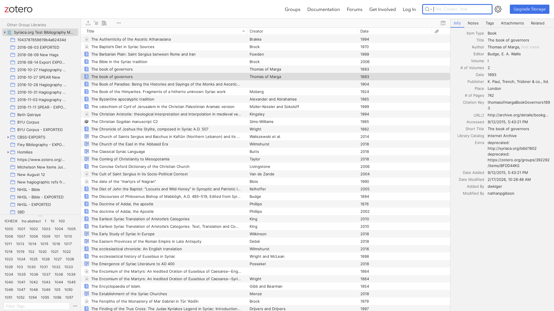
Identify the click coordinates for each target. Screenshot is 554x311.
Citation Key (473, 102)
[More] (118, 23)
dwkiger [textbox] (495, 186)
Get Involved (382, 9)
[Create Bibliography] (104, 23)
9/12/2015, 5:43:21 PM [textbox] (508, 122)
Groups (292, 9)
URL (477, 115)
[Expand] (8, 137)
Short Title (474, 128)
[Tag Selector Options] (75, 306)
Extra (479, 142)
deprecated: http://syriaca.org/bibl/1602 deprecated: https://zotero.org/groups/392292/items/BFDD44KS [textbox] (519, 154)
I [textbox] (488, 60)
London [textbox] (494, 88)
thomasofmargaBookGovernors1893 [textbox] (519, 105)
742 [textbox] (491, 95)
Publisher (475, 81)
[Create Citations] (96, 23)
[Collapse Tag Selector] (40, 216)
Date (480, 74)
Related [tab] (537, 23)
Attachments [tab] (512, 23)
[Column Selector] (443, 23)
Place (479, 88)
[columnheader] (164, 31)
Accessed (475, 122)
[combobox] (519, 33)
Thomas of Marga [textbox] (503, 47)
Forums (354, 9)
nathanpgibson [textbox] (501, 193)
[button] (11, 221)
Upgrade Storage (530, 9)
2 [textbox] (489, 67)
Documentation (323, 9)
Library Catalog (470, 135)
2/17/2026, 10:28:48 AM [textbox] (509, 179)
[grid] (265, 169)
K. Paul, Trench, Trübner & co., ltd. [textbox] (518, 81)
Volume (477, 60)
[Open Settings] (498, 9)
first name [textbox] (530, 47)
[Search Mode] (428, 9)
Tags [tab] (490, 23)
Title (480, 40)
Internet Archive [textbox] (502, 135)
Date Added (473, 172)
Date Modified (471, 179)
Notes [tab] (473, 23)
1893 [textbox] (492, 74)
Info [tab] (457, 23)
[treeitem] (40, 32)
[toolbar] (265, 23)
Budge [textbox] (493, 54)
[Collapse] (4, 32)
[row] (265, 31)
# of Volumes (472, 67)
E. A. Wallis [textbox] (511, 54)
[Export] (88, 23)
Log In (409, 9)
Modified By (473, 193)
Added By (475, 186)
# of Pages (474, 95)
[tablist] (502, 23)
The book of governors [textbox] (508, 40)
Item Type (475, 33)
